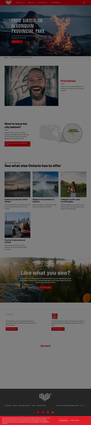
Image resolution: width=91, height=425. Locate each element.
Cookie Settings (64, 420)
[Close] (88, 420)
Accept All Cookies (74, 420)
